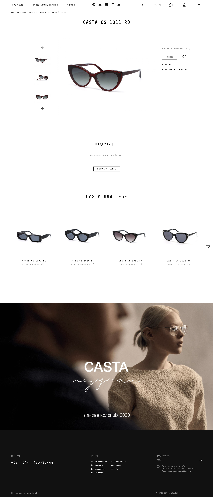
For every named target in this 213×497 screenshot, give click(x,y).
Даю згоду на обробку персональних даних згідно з (178, 468)
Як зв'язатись (98, 473)
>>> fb (114, 469)
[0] (106, 144)
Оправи (71, 5)
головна (15, 12)
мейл (159, 460)
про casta (17, 5)
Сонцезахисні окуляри (45, 5)
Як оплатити (97, 465)
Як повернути (98, 469)
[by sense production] (24, 493)
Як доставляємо (99, 461)
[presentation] (208, 246)
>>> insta (116, 465)
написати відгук (106, 169)
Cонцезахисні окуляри (33, 12)
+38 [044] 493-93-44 (32, 462)
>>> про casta (118, 461)
